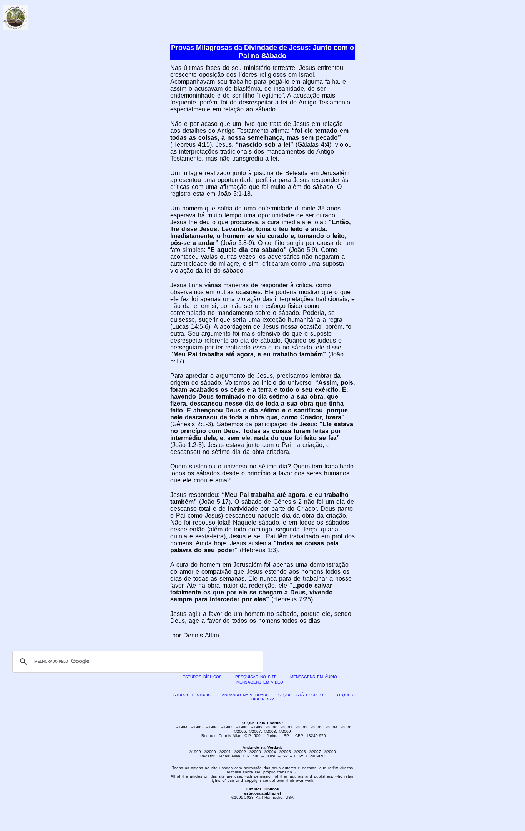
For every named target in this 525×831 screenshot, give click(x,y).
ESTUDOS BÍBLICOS (202, 677)
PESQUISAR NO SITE (256, 677)
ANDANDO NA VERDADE (245, 695)
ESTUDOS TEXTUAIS (191, 695)
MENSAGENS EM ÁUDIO (313, 677)
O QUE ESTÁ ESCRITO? (302, 695)
